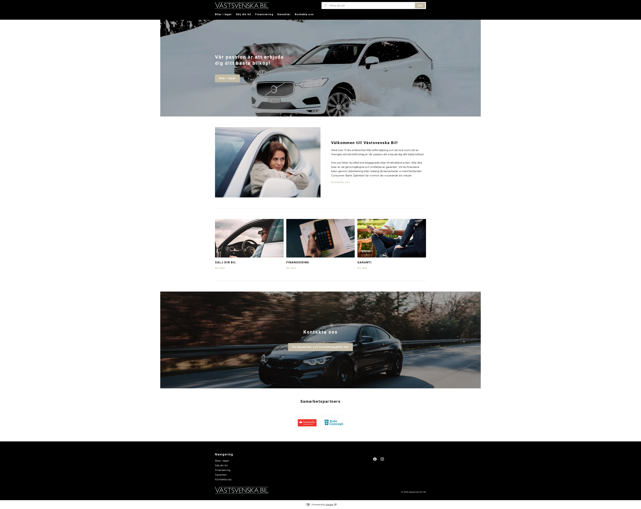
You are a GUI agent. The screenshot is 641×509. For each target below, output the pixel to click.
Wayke (329, 504)
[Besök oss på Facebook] (375, 459)
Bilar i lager (223, 14)
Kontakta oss (304, 14)
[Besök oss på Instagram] (382, 459)
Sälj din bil (243, 14)
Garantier (284, 14)
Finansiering (264, 14)
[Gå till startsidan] (267, 5)
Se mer (220, 268)
